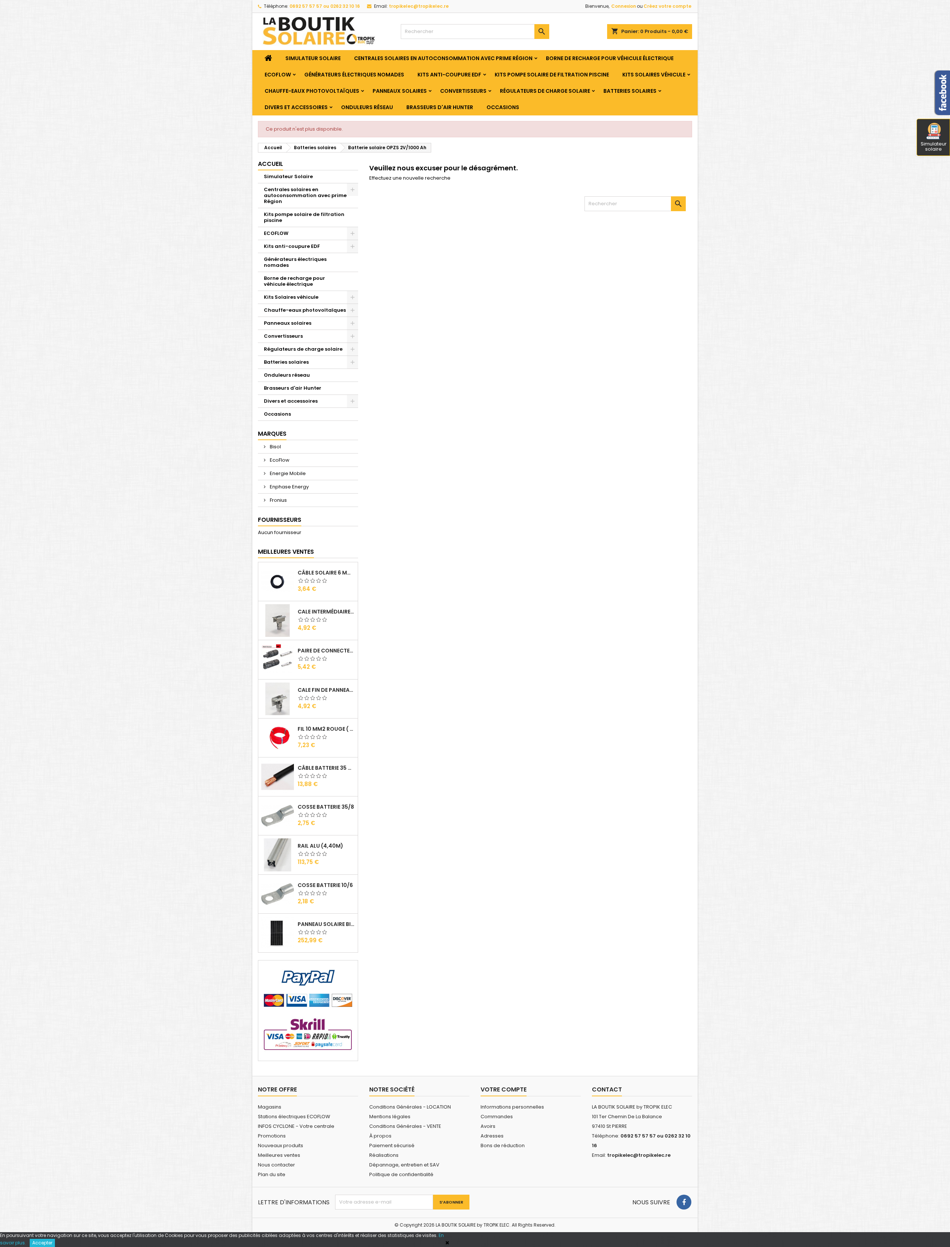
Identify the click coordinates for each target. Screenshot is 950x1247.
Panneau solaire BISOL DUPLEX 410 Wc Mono (326, 924)
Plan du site (271, 1174)
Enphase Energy (289, 486)
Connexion (623, 6)
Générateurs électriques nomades (354, 74)
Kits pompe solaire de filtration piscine (552, 74)
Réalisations (384, 1155)
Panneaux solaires (400, 91)
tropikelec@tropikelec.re (419, 6)
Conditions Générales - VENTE (405, 1126)
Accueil (270, 164)
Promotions (272, 1135)
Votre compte (504, 1089)
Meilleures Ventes (286, 551)
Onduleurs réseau (367, 107)
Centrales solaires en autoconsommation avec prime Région (443, 58)
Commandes (497, 1116)
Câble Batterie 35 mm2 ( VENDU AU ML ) (326, 768)
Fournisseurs (279, 520)
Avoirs (488, 1126)
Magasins (269, 1106)
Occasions (503, 107)
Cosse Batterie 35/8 (326, 807)
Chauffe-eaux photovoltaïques (312, 91)
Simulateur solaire (934, 146)
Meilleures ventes (279, 1155)
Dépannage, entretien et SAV (404, 1164)
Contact (607, 1089)
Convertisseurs (463, 91)
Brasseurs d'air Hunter (439, 107)
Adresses (492, 1135)
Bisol (275, 446)
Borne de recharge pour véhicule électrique (610, 58)
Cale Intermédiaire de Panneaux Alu (326, 612)
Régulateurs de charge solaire (545, 91)
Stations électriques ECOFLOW (294, 1116)
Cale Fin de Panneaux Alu (326, 690)
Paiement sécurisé (392, 1145)
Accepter (42, 1243)
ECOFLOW (278, 74)
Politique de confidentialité (401, 1174)
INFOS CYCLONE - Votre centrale (296, 1126)
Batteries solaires (629, 91)
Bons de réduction (503, 1145)
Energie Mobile (287, 473)
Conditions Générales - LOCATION (410, 1106)
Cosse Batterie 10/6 (325, 885)
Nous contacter (276, 1164)
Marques (272, 433)
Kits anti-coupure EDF (449, 74)
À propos (380, 1135)
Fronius (278, 500)
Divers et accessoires (296, 107)
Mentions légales (389, 1116)
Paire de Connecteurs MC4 (326, 651)
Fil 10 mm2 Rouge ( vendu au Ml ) (326, 729)
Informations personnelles (512, 1106)
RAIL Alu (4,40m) (320, 846)
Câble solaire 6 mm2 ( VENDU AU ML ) (326, 573)
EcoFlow (279, 460)
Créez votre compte (667, 6)
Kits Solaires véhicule (653, 74)
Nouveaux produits (280, 1145)
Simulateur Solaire (313, 58)
